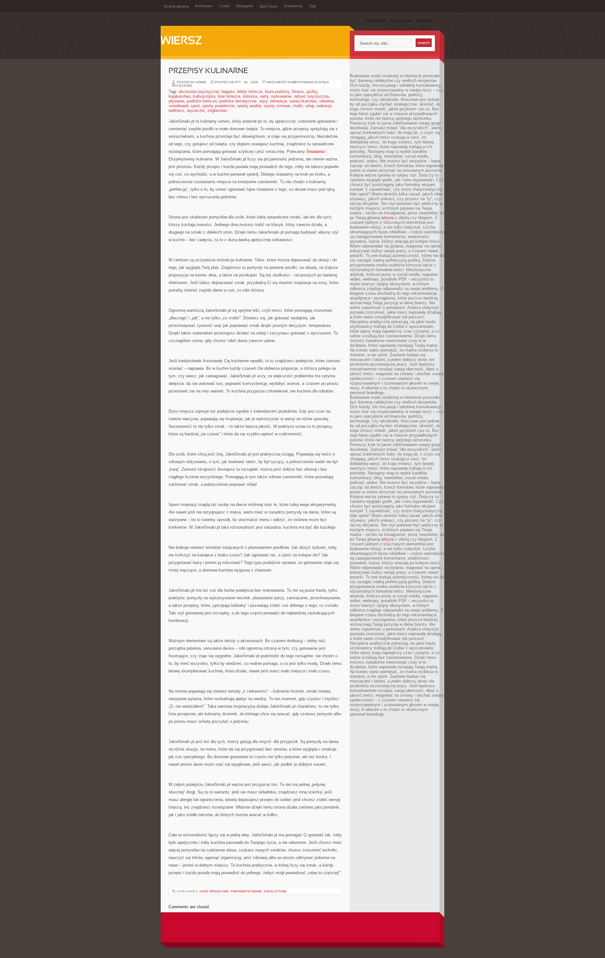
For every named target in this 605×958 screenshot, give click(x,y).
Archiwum (204, 6)
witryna (387, 217)
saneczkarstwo (303, 101)
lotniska (250, 96)
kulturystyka (204, 96)
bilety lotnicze (249, 91)
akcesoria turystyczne (199, 91)
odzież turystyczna (311, 96)
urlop (309, 105)
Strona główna (176, 7)
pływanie (176, 101)
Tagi (312, 6)
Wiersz (181, 41)
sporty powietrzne (218, 105)
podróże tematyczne (237, 101)
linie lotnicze (229, 96)
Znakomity (293, 6)
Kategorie (244, 6)
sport (195, 105)
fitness (298, 91)
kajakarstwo (179, 96)
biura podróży (277, 91)
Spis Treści (268, 7)
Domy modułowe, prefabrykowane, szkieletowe (243, 891)
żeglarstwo (217, 110)
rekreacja (278, 101)
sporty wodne (249, 105)
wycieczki (196, 110)
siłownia (326, 101)
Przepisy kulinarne (208, 71)
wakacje (324, 105)
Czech (224, 6)
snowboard (178, 105)
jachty (312, 91)
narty (264, 96)
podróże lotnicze (202, 101)
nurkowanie (281, 96)
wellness (176, 110)
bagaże (228, 91)
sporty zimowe (277, 105)
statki (298, 105)
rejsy (263, 101)
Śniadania (315, 151)
